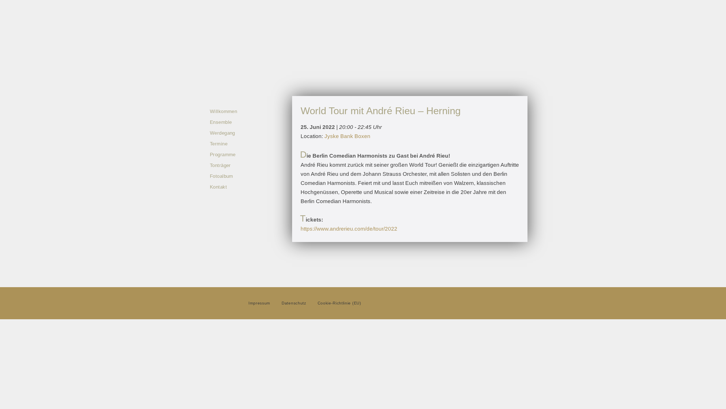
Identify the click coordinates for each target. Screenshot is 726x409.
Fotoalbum (221, 176)
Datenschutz (294, 303)
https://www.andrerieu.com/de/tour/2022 (349, 229)
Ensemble (221, 122)
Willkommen (223, 111)
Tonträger (220, 165)
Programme (223, 154)
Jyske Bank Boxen (347, 136)
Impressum (259, 303)
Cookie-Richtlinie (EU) (339, 303)
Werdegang (222, 133)
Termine (218, 144)
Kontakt (218, 187)
